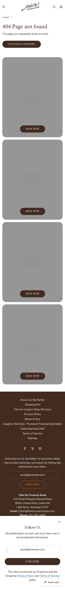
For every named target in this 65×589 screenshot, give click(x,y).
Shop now (33, 129)
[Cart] (61, 6)
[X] (32, 448)
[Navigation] (3, 6)
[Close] (59, 521)
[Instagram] (40, 448)
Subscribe (32, 484)
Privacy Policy (25, 575)
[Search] (54, 6)
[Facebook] (24, 448)
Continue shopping (21, 44)
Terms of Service (50, 575)
